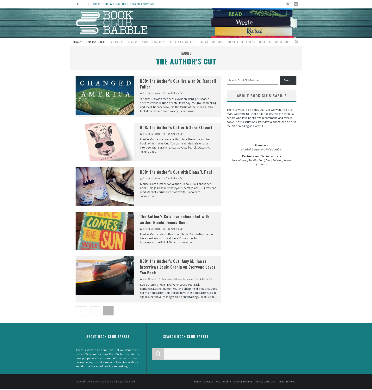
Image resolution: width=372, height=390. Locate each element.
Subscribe (281, 42)
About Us (265, 42)
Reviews (133, 42)
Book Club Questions (241, 42)
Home (197, 381)
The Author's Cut (174, 93)
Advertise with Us (242, 381)
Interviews (117, 42)
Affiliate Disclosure (265, 381)
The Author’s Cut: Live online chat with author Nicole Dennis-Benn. (174, 219)
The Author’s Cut (211, 42)
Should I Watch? (153, 42)
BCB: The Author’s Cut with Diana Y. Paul (176, 172)
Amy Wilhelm (150, 279)
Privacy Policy (223, 381)
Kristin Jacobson (152, 93)
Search (288, 80)
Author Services (286, 381)
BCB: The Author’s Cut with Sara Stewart (176, 127)
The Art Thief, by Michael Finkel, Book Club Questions (123, 4)
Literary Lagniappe (180, 42)
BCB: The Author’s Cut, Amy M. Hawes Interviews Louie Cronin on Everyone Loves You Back (177, 267)
